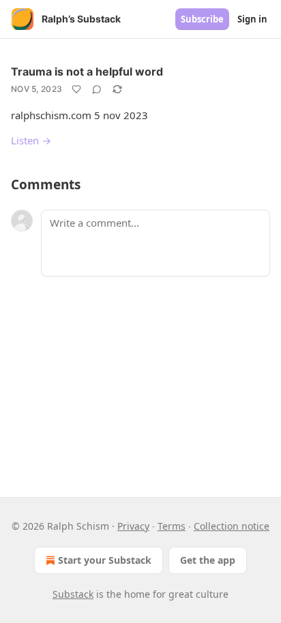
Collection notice (231, 526)
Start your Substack (104, 560)
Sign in (252, 19)
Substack (73, 594)
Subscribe (202, 19)
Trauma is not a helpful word (87, 71)
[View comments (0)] (97, 89)
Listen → (31, 140)
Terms (172, 526)
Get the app (207, 560)
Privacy (133, 526)
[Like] (76, 89)
